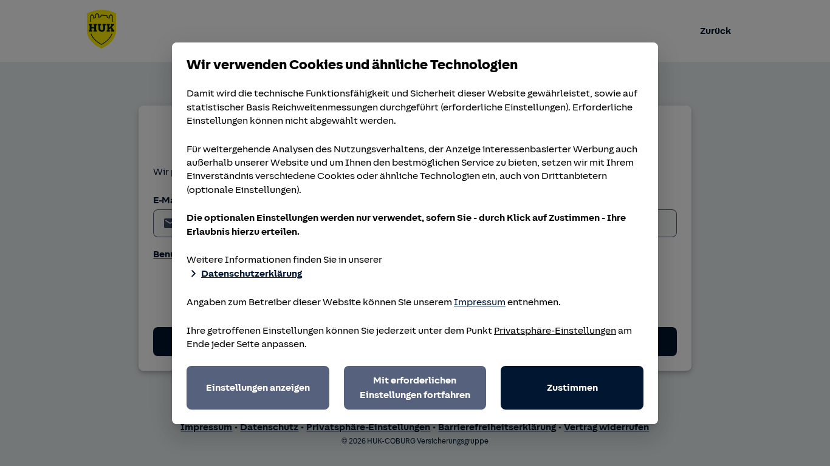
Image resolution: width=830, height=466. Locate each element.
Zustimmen (572, 387)
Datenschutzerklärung (251, 273)
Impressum (480, 302)
